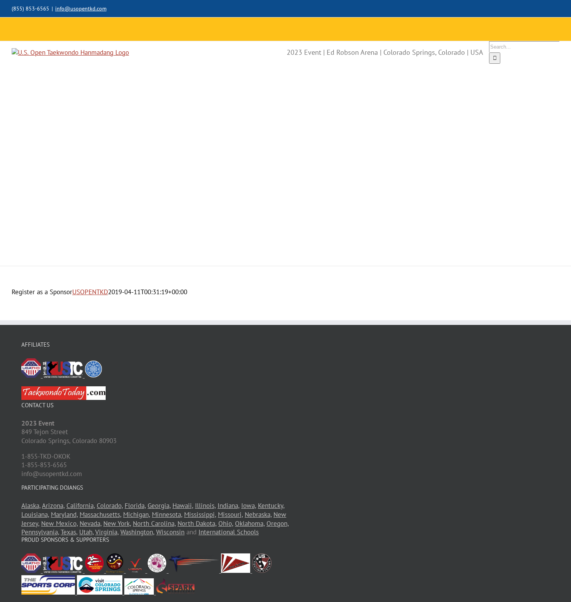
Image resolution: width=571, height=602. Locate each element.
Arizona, (53, 505)
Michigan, (136, 514)
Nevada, (90, 523)
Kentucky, (271, 505)
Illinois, (205, 505)
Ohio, (225, 523)
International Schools (228, 532)
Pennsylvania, (40, 532)
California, (80, 505)
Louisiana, (35, 514)
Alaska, (30, 505)
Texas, (69, 532)
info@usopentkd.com (80, 8)
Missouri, (230, 514)
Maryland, (64, 514)
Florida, (135, 505)
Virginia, (106, 532)
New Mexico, (59, 523)
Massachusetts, (100, 514)
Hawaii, (182, 505)
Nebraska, (258, 514)
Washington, (137, 532)
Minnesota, (167, 514)
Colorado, (110, 505)
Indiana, (228, 505)
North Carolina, (154, 523)
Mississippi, (200, 514)
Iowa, (248, 505)
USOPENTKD (90, 292)
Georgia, (159, 505)
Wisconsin (170, 532)
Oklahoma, (250, 523)
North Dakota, (197, 523)
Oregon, (277, 523)
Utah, (86, 532)
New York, (117, 523)
